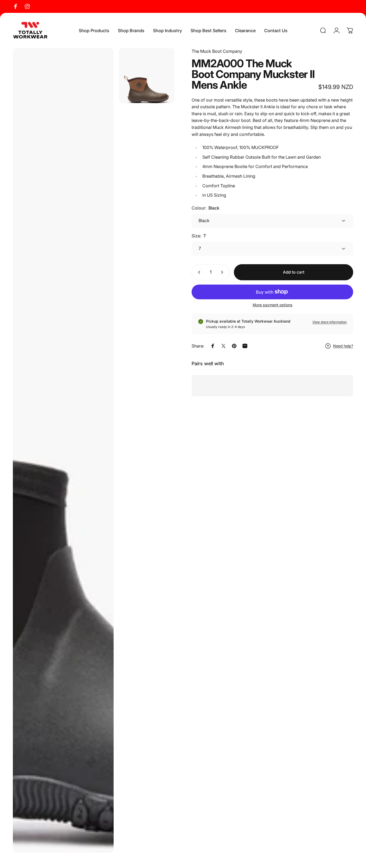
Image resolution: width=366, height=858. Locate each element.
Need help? (343, 346)
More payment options (272, 305)
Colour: (205, 208)
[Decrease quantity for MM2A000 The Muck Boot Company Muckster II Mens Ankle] (198, 272)
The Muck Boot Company (217, 51)
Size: (199, 235)
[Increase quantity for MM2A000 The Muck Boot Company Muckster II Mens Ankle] (223, 272)
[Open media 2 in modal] (146, 75)
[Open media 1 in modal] (63, 450)
